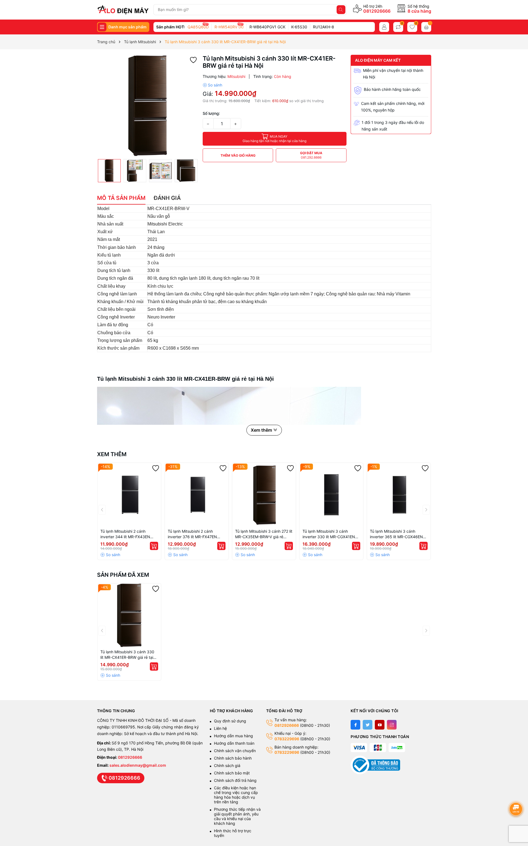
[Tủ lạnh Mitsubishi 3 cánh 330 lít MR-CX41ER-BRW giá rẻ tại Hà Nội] (129, 615)
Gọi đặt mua (311, 155)
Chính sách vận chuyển (235, 750)
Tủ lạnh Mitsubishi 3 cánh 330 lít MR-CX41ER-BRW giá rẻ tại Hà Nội (127, 654)
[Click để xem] (148, 105)
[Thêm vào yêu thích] (193, 59)
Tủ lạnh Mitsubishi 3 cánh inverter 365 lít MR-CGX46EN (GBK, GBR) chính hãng (396, 534)
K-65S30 (299, 27)
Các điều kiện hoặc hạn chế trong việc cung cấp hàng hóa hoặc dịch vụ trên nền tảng (236, 794)
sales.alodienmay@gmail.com (137, 765)
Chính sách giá (227, 765)
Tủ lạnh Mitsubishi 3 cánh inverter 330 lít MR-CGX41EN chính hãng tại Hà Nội (328, 534)
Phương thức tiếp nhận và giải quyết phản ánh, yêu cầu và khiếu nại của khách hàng (237, 816)
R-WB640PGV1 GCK (267, 27)
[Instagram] (392, 725)
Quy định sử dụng (230, 721)
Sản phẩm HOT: (170, 27)
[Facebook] (355, 725)
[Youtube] (379, 725)
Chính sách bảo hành (233, 758)
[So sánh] (212, 85)
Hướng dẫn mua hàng (233, 735)
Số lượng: (211, 113)
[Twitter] (367, 725)
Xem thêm (112, 454)
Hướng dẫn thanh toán (234, 743)
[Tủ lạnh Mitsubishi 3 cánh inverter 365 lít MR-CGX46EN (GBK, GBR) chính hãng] (398, 494)
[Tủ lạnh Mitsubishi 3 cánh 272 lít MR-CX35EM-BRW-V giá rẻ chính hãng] (264, 494)
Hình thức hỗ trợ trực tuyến (232, 833)
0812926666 (377, 11)
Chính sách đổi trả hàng (235, 780)
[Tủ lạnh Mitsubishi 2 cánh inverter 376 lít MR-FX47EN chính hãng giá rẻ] (196, 494)
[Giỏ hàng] (426, 27)
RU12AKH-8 (323, 27)
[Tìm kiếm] (341, 9)
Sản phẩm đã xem (123, 575)
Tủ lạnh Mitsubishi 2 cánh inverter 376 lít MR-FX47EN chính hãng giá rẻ (192, 534)
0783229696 (286, 738)
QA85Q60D (198, 27)
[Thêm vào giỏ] (154, 546)
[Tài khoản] (384, 27)
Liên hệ (220, 728)
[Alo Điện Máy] (123, 9)
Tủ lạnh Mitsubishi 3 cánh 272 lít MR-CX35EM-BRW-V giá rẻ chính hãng (263, 534)
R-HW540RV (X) (229, 27)
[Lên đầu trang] (517, 794)
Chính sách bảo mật (232, 773)
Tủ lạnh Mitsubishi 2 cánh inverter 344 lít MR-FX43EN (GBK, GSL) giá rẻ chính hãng (126, 534)
